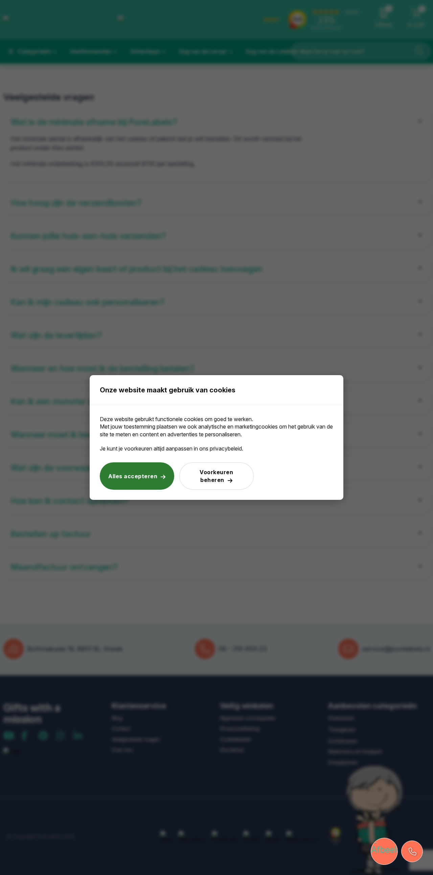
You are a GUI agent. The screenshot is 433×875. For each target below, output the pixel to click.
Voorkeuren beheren (216, 476)
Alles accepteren (132, 476)
